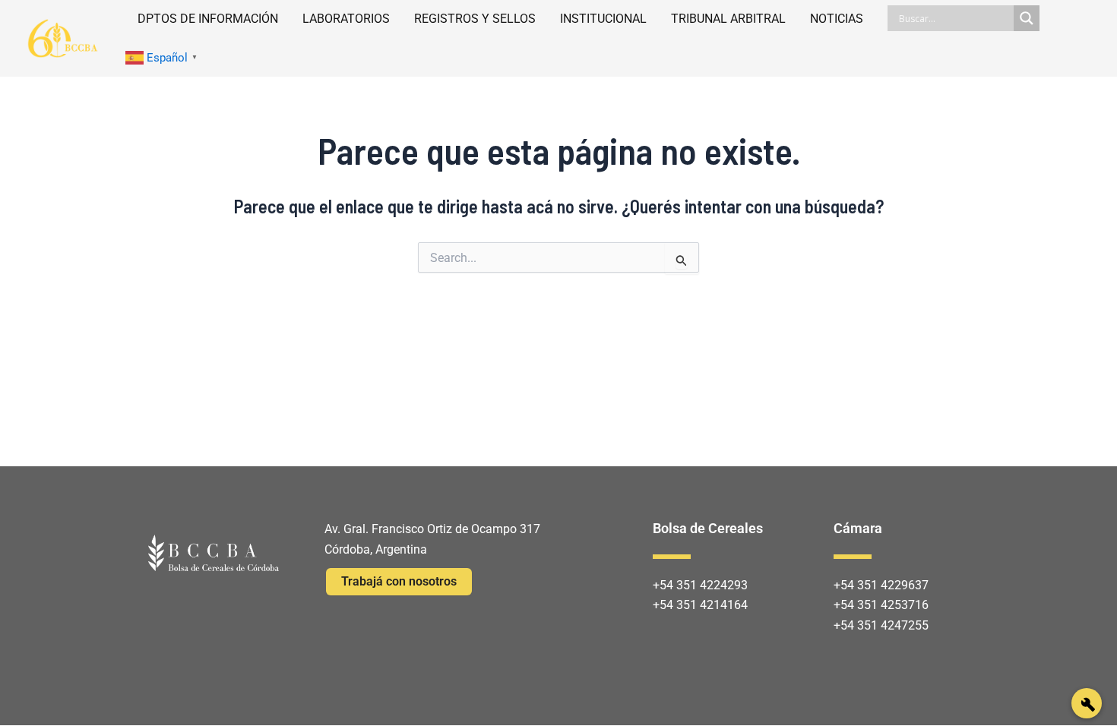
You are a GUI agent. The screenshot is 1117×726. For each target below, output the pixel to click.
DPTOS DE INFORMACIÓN (208, 18)
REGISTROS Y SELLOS (475, 18)
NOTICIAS (836, 18)
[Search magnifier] (1026, 18)
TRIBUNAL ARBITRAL (728, 18)
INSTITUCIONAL (603, 18)
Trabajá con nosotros (399, 581)
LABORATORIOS (346, 18)
